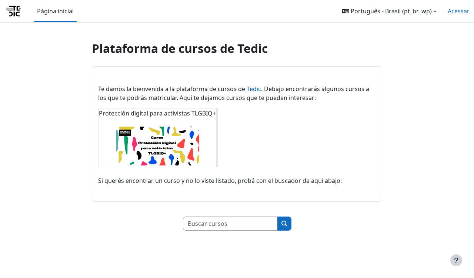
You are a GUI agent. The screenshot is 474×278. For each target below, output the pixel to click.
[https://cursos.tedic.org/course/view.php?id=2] (157, 145)
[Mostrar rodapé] (456, 260)
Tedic (254, 89)
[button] (389, 11)
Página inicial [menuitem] (55, 11)
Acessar (459, 11)
